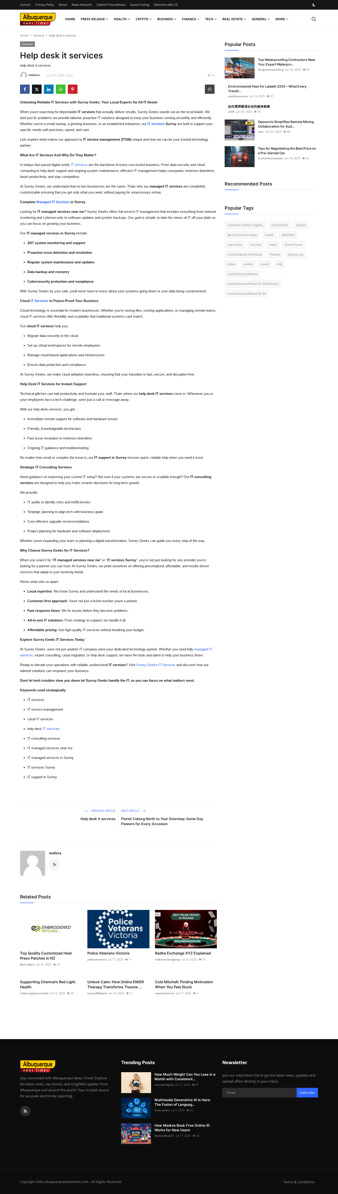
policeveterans (97, 959)
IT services (156, 124)
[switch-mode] (314, 4)
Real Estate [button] (232, 19)
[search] (313, 19)
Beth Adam (27, 964)
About (63, 5)
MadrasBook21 (164, 1136)
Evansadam (162, 1110)
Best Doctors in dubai (242, 235)
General (38, 35)
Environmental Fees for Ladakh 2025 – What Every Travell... (267, 88)
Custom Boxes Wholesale (245, 254)
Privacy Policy (44, 5)
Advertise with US (166, 5)
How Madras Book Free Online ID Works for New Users (182, 1127)
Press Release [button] (93, 19)
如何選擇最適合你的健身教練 (249, 106)
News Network (82, 5)
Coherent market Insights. (245, 225)
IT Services (39, 301)
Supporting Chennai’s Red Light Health (47, 984)
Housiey (255, 244)
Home (70, 19)
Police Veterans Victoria (108, 953)
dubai (231, 264)
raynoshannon (165, 993)
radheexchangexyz (167, 959)
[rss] (25, 1111)
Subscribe (307, 1092)
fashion (301, 225)
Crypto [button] (142, 19)
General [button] (259, 19)
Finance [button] (189, 19)
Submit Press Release (111, 5)
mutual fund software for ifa (247, 293)
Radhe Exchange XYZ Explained (183, 953)
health (269, 235)
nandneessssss (238, 96)
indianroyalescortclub (34, 993)
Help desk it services (97, 819)
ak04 (231, 112)
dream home (293, 244)
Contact (25, 5)
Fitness (275, 254)
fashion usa (296, 254)
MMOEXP (288, 235)
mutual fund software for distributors (253, 284)
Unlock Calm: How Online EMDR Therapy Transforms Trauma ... (115, 984)
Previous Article (103, 811)
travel (265, 264)
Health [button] (120, 19)
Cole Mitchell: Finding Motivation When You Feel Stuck (184, 984)
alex (261, 132)
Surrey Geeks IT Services (155, 665)
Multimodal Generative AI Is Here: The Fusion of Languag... (183, 1102)
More (280, 19)
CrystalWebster (97, 993)
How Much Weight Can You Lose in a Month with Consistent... (185, 1076)
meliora (55, 853)
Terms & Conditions (299, 1182)
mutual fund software (242, 274)
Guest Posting (139, 5)
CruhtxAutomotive (270, 158)
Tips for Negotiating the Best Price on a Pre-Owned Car (287, 150)
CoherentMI (279, 225)
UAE (279, 264)
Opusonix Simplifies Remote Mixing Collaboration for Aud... (286, 124)
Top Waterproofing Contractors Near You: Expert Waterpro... (286, 62)
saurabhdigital (164, 1085)
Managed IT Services (53, 202)
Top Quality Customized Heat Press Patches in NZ (46, 955)
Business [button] (165, 19)
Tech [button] (209, 19)
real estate (235, 244)
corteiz (248, 264)
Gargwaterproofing (271, 69)
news (272, 244)
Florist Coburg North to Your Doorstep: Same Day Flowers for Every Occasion (162, 821)
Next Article (130, 811)
